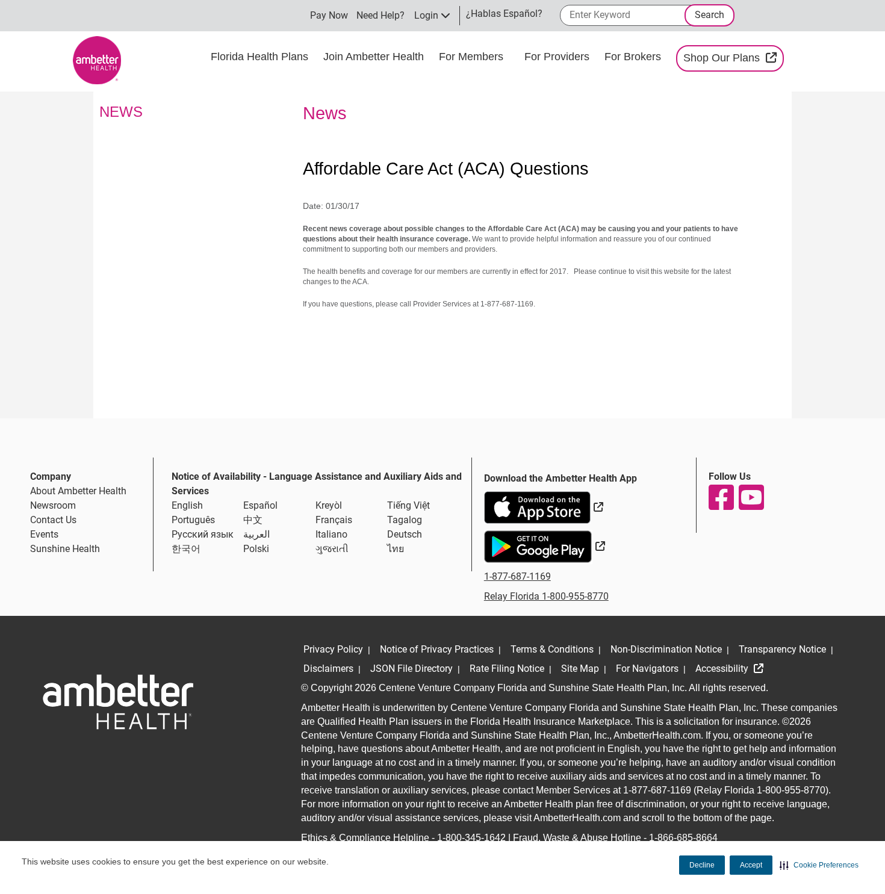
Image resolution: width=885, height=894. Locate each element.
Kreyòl (328, 505)
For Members (472, 57)
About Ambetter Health (78, 491)
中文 (252, 520)
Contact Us (53, 520)
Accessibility (723, 668)
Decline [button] (702, 865)
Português (193, 520)
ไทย (395, 548)
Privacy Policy (333, 649)
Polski (256, 548)
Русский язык (203, 534)
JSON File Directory (411, 668)
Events (44, 534)
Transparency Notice (782, 649)
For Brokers (634, 57)
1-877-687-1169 (517, 576)
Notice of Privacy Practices (437, 649)
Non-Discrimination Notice (666, 649)
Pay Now (329, 15)
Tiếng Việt (408, 505)
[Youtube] (751, 497)
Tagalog (404, 520)
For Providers (558, 57)
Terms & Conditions (552, 649)
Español (260, 505)
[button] (819, 865)
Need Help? (380, 15)
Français (333, 520)
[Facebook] (721, 497)
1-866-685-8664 (683, 838)
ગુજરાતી (332, 548)
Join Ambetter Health (375, 57)
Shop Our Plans (733, 57)
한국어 (186, 548)
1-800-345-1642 (471, 838)
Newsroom (53, 505)
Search (709, 14)
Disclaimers (328, 668)
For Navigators (647, 668)
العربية (256, 534)
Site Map (580, 668)
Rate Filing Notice (507, 668)
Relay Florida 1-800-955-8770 (546, 596)
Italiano (331, 534)
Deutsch (404, 534)
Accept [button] (751, 865)
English (187, 505)
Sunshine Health (65, 548)
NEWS (121, 112)
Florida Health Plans (261, 57)
